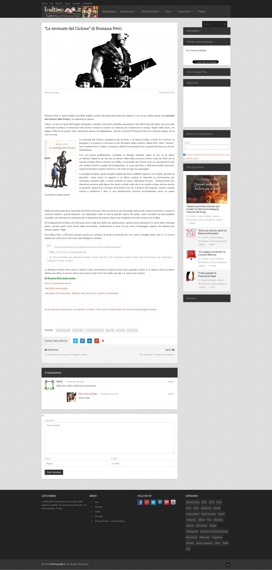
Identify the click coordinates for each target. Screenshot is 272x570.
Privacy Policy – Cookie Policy (110, 521)
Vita (168, 11)
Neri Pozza (120, 330)
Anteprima (206, 508)
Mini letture (201, 525)
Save (106, 341)
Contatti (76, 3)
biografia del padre (63, 330)
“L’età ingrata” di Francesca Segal (207, 274)
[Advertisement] (109, 106)
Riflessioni (109, 11)
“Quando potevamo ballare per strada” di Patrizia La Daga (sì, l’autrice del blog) (203, 209)
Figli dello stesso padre (56, 288)
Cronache (191, 519)
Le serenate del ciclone (94, 330)
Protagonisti (192, 531)
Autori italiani (205, 216)
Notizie (213, 525)
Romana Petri (132, 330)
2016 (196, 508)
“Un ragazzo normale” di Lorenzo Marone (212, 253)
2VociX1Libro (149, 11)
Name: (48, 459)
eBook (201, 519)
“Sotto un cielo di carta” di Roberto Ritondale (212, 232)
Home (45, 3)
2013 (211, 502)
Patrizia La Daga (88, 393)
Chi (51, 3)
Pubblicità (87, 3)
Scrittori (190, 543)
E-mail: (114, 459)
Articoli (193, 216)
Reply (171, 381)
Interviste (184, 11)
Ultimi (219, 219)
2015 (188, 508)
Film (209, 519)
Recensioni (127, 11)
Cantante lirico (78, 330)
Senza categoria (207, 219)
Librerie (190, 525)
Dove (67, 3)
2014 (218, 502)
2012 (204, 502)
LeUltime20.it (57, 564)
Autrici (216, 216)
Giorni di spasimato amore (58, 283)
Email (187, 143)
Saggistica (217, 537)
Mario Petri (110, 330)
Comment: (50, 420)
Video (201, 11)
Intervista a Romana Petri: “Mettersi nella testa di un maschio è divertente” (82, 293)
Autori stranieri (209, 280)
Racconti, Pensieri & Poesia (214, 531)
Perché (59, 3)
